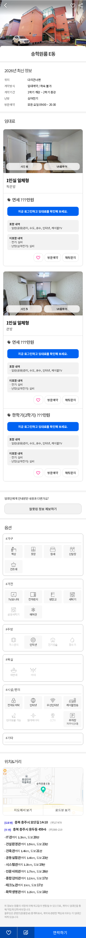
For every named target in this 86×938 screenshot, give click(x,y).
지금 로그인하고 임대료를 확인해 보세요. (43, 211)
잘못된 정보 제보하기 (43, 509)
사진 (24, 166)
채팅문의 (70, 257)
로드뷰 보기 (63, 810)
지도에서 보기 (23, 810)
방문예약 (52, 257)
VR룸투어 (62, 166)
